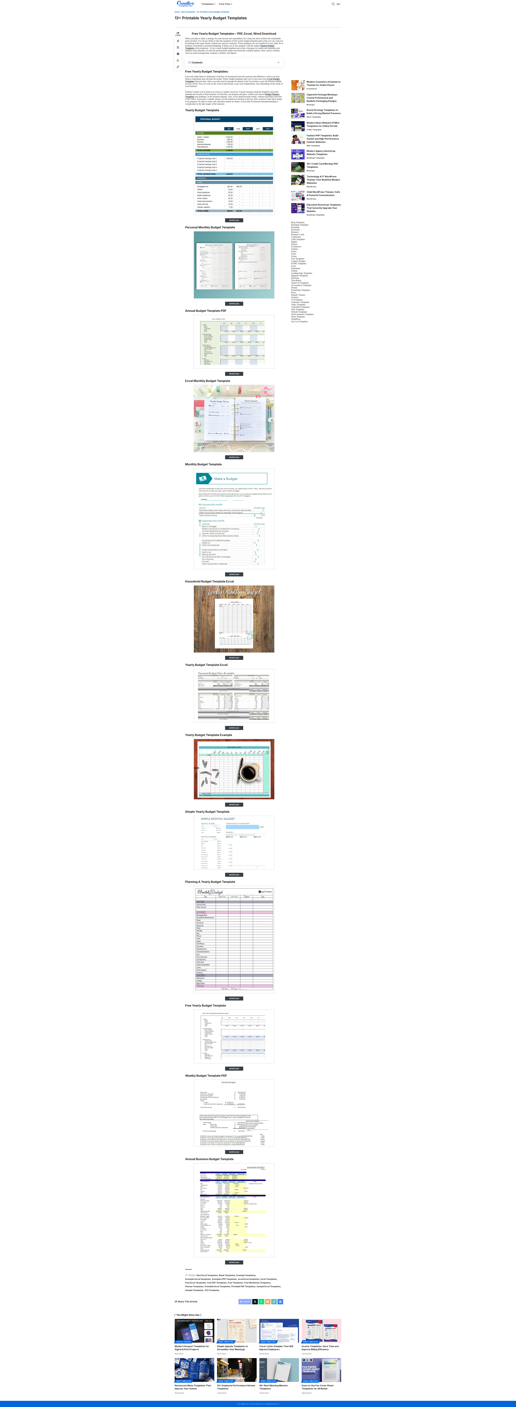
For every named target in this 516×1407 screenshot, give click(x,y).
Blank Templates (227, 1275)
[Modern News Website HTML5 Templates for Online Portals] (298, 126)
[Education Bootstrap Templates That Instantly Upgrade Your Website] (298, 208)
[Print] (280, 1301)
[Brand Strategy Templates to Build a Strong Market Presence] (298, 113)
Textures (294, 297)
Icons (293, 266)
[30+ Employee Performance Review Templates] (237, 1370)
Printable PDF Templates (243, 1286)
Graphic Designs (298, 261)
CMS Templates (298, 239)
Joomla (294, 271)
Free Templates (235, 1283)
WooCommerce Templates (302, 314)
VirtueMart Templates (300, 307)
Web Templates (313, 146)
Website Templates (299, 312)
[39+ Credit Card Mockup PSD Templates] (298, 167)
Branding (295, 227)
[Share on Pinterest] (178, 54)
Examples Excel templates (198, 1279)
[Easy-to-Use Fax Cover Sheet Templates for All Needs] (321, 1370)
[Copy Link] (178, 67)
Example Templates (246, 1275)
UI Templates (297, 300)
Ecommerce (312, 89)
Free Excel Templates (195, 1283)
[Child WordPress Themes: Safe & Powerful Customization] (298, 195)
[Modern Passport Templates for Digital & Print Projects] (194, 1331)
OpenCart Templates (300, 283)
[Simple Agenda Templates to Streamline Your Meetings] (237, 1331)
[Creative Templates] (186, 4)
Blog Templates (297, 222)
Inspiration (295, 268)
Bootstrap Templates (316, 158)
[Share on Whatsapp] (178, 60)
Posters (294, 288)
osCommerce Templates (301, 285)
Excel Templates (269, 1279)
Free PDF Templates (217, 1283)
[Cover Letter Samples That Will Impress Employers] (279, 1331)
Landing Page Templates (301, 273)
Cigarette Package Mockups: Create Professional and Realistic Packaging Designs (322, 97)
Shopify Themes (298, 295)
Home (177, 12)
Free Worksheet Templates (257, 1283)
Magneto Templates (299, 275)
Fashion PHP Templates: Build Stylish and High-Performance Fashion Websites (323, 138)
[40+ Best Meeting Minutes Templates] (279, 1370)
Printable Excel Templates (217, 1286)
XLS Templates (212, 1290)
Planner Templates (194, 1286)
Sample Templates (194, 1290)
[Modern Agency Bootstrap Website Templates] (298, 154)
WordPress (311, 187)
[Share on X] (178, 47)
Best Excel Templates (207, 1275)
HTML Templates (314, 130)
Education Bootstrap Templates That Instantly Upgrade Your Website (324, 208)
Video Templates (298, 304)
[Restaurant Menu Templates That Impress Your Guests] (194, 1370)
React (293, 292)
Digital (294, 242)
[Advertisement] (316, 56)
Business (295, 232)
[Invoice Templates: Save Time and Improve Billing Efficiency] (321, 1331)
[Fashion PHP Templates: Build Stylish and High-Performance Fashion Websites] (298, 139)
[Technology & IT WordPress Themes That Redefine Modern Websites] (298, 180)
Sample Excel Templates (269, 1286)
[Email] (267, 1301)
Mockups (311, 105)
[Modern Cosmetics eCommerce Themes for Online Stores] (298, 85)
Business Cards (297, 234)
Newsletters (296, 280)
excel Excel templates (248, 1279)
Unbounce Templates (300, 302)
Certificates (296, 237)
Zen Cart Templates (299, 321)
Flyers (293, 251)
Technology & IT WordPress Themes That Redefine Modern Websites (323, 179)
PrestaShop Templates (300, 290)
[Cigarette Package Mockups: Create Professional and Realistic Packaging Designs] (298, 98)
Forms (294, 256)
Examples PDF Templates (224, 1279)
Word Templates (188, 12)
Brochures (295, 229)
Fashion (294, 249)
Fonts (293, 254)
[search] (333, 4)
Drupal (294, 244)
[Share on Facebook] (178, 41)
